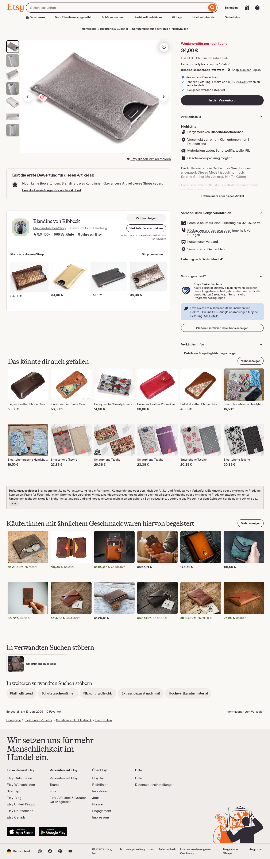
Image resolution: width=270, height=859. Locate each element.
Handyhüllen (180, 28)
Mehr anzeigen (251, 361)
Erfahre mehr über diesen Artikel (222, 196)
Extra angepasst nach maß (143, 695)
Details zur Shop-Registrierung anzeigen (210, 353)
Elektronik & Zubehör (114, 28)
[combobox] (116, 8)
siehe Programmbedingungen (219, 296)
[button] (146, 228)
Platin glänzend (23, 695)
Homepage (89, 28)
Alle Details (211, 316)
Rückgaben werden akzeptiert (209, 230)
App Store (21, 831)
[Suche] (212, 8)
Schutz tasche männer (60, 695)
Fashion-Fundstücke (148, 17)
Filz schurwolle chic (99, 695)
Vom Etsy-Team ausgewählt (73, 17)
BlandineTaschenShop (195, 69)
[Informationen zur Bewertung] (34, 234)
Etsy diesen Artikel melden (151, 159)
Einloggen (231, 7)
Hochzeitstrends (203, 17)
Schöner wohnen (113, 17)
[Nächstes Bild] (163, 97)
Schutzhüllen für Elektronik (150, 28)
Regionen (256, 849)
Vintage (177, 17)
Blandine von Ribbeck (56, 221)
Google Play (53, 831)
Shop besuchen (152, 254)
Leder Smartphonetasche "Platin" (205, 64)
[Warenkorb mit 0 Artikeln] (257, 8)
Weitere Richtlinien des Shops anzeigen (222, 328)
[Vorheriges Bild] (28, 97)
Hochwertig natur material (190, 695)
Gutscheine (232, 17)
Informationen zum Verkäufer (245, 711)
